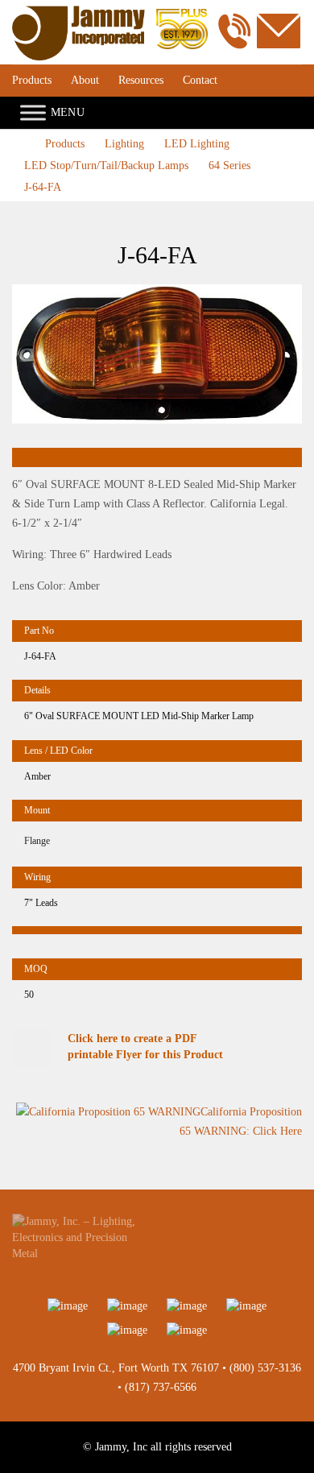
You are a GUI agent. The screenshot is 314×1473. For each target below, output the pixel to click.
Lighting (124, 144)
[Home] (110, 13)
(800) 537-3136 (265, 1368)
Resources (140, 80)
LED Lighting (196, 144)
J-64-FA (42, 187)
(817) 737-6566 (160, 1387)
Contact (200, 80)
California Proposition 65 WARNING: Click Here (241, 1122)
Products (32, 80)
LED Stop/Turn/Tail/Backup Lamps (106, 165)
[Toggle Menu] (33, 112)
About (85, 80)
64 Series (229, 165)
